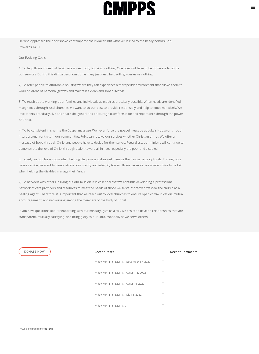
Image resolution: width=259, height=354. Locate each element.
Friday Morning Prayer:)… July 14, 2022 (117, 294)
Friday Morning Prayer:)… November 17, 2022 (122, 261)
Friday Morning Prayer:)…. (110, 305)
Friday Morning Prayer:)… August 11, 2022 (120, 272)
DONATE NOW (34, 251)
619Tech (48, 328)
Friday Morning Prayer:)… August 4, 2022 (119, 283)
